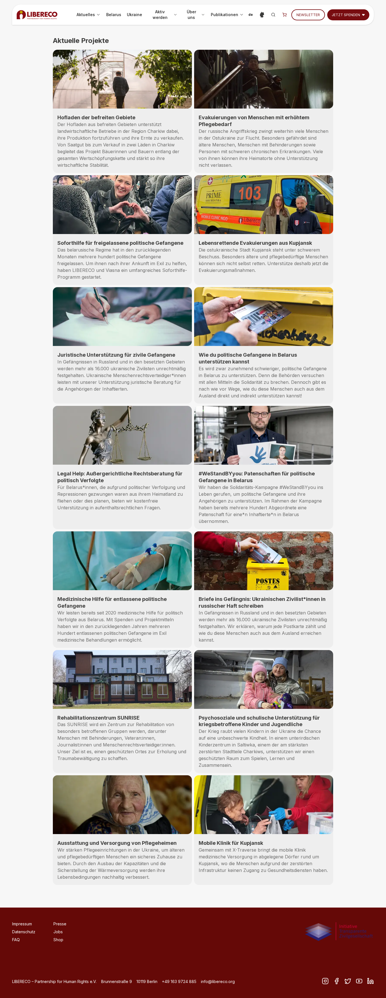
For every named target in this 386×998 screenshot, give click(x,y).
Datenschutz (23, 931)
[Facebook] (336, 981)
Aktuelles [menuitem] (89, 16)
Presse (59, 923)
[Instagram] (325, 981)
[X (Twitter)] (347, 981)
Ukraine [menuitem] (134, 14)
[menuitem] (88, 15)
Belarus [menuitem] (113, 14)
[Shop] (284, 14)
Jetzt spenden (348, 15)
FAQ (16, 939)
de (251, 15)
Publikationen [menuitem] (228, 16)
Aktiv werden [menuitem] (164, 14)
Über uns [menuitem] (195, 14)
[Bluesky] (359, 981)
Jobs (58, 931)
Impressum (22, 923)
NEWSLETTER (308, 15)
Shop (58, 939)
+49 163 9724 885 (179, 981)
